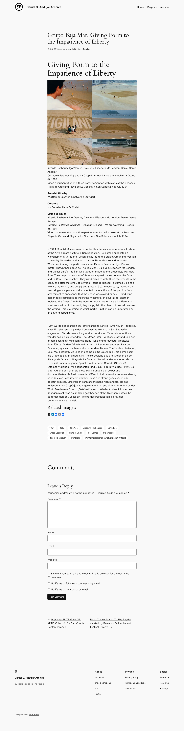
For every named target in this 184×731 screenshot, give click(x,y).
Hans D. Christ (75, 433)
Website (52, 559)
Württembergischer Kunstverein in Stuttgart (105, 438)
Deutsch (78, 49)
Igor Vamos (93, 433)
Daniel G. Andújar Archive (44, 7)
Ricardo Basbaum (57, 438)
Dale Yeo (73, 428)
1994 (51, 428)
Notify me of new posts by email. (70, 589)
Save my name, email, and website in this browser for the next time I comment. (90, 575)
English (86, 49)
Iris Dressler (108, 433)
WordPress (34, 714)
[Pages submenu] (156, 7)
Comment (54, 499)
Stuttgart (75, 438)
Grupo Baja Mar (56, 433)
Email (50, 546)
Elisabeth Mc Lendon (92, 428)
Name (50, 532)
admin (68, 49)
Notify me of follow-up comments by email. (76, 583)
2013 (62, 428)
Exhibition (112, 428)
